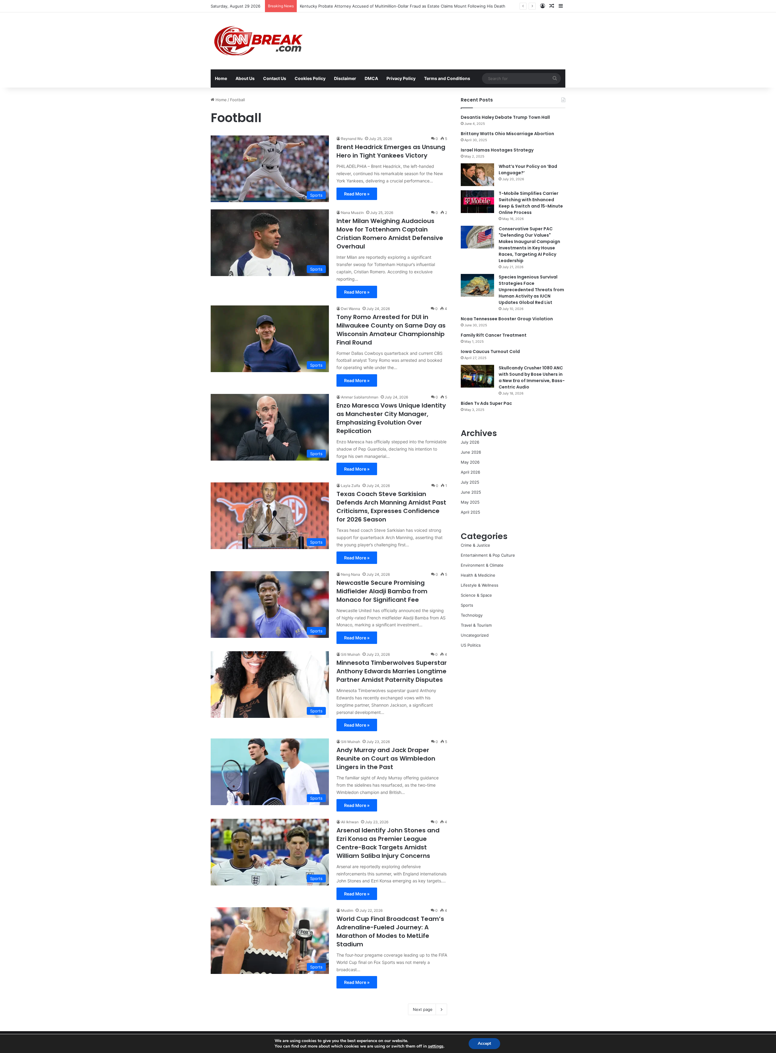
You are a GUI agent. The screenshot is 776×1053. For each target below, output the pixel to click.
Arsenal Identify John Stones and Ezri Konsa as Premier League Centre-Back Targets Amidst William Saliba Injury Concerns (388, 843)
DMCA (371, 78)
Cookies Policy (310, 78)
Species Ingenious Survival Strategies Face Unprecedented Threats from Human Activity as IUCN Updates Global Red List (531, 289)
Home (221, 78)
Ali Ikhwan (350, 822)
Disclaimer (345, 78)
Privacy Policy (401, 78)
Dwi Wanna (350, 308)
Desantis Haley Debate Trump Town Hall (505, 117)
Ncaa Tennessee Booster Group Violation (507, 319)
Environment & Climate (482, 565)
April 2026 (470, 472)
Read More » (357, 193)
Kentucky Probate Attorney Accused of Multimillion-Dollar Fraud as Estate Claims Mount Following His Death (402, 6)
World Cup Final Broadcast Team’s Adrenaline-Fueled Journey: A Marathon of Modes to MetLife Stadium (390, 931)
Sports (467, 605)
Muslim (347, 910)
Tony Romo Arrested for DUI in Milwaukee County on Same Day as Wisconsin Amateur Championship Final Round (391, 330)
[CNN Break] (257, 41)
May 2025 (470, 502)
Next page (423, 1009)
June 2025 (471, 492)
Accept (484, 1043)
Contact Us (274, 78)
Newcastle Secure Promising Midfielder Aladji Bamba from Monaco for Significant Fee (381, 591)
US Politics (471, 645)
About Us (245, 78)
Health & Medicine (478, 575)
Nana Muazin (352, 212)
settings (435, 1046)
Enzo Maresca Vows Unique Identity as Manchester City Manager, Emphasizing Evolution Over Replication (391, 418)
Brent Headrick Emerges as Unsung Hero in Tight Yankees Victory (390, 151)
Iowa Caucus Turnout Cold (490, 351)
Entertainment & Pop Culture (488, 555)
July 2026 (470, 442)
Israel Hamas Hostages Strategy (497, 150)
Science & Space (476, 595)
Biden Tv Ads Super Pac (486, 403)
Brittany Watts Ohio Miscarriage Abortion (507, 134)
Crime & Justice (475, 545)
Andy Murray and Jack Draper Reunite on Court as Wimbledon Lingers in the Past (385, 758)
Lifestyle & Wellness (479, 585)
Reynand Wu (352, 138)
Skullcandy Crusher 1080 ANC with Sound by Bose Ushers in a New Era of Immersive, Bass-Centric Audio (532, 377)
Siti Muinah (350, 654)
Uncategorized (475, 635)
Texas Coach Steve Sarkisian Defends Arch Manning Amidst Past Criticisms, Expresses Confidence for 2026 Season (391, 507)
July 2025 (470, 482)
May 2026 (470, 462)
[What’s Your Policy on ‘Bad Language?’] (477, 174)
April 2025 (470, 512)
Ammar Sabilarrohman (359, 397)
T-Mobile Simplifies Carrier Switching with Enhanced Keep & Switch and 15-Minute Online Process (531, 202)
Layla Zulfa (350, 485)
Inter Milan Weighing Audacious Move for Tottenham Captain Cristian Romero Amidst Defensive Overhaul (389, 234)
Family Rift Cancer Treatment (494, 335)
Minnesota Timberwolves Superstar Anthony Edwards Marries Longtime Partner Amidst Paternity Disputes (391, 671)
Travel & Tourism (476, 625)
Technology (472, 615)
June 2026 (471, 452)
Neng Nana (350, 574)
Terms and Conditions (447, 78)
